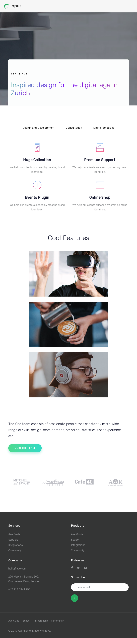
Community (15, 550)
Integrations (15, 545)
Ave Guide (14, 534)
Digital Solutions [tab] (103, 127)
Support (13, 539)
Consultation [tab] (74, 127)
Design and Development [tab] (38, 127)
